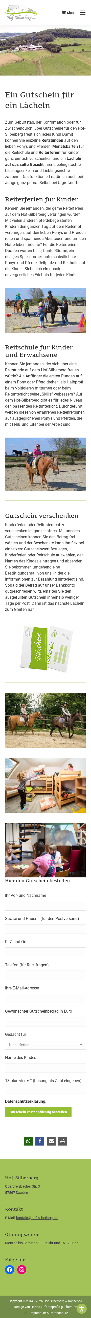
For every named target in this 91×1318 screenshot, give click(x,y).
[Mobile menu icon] (82, 12)
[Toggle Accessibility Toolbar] (81, 1308)
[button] (28, 1141)
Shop (70, 13)
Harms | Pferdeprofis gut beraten (54, 1307)
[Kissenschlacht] (45, 785)
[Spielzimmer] (45, 850)
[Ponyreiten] (45, 720)
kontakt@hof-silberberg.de (37, 1218)
